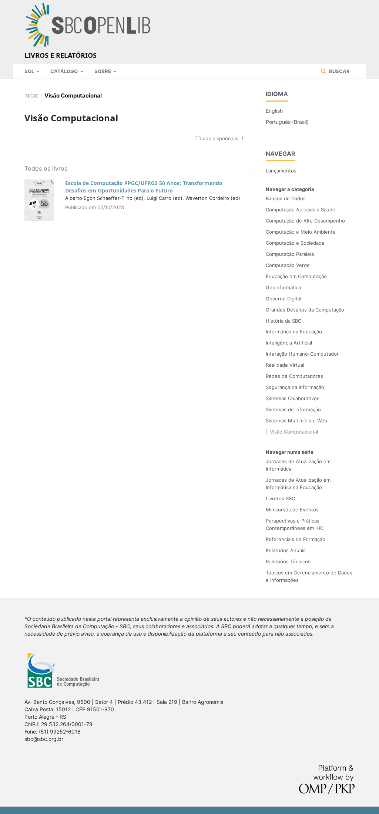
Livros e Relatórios (60, 55)
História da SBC (283, 321)
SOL (29, 71)
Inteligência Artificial (289, 343)
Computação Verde (288, 265)
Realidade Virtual (285, 365)
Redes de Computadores (294, 376)
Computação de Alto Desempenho (305, 221)
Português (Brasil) (287, 122)
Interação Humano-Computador (302, 354)
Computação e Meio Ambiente (301, 232)
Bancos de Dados (286, 198)
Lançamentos (281, 171)
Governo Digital (283, 298)
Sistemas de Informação (293, 409)
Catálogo (64, 71)
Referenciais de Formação (295, 539)
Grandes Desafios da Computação (305, 310)
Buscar (339, 71)
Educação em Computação (296, 276)
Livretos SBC (280, 498)
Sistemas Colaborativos (292, 398)
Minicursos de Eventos (292, 510)
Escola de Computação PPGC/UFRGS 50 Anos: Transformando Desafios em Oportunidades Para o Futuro (143, 186)
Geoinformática (283, 287)
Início (31, 96)
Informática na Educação (294, 332)
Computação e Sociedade (295, 243)
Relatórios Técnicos (288, 561)
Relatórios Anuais (286, 550)
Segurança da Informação (295, 387)
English (274, 111)
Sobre (103, 71)
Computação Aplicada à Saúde (300, 209)
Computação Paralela (290, 254)
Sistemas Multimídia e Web (296, 421)
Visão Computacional (294, 432)
